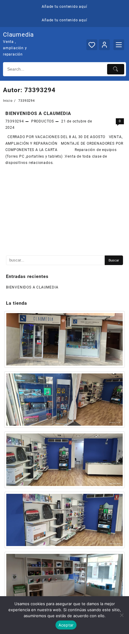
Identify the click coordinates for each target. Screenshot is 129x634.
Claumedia (18, 34)
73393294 (14, 121)
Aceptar (66, 625)
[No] (121, 615)
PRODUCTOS (42, 121)
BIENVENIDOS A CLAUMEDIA (38, 113)
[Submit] (115, 69)
